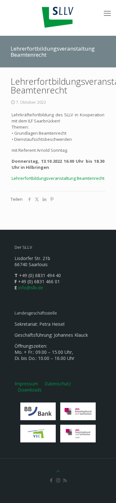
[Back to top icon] (58, 471)
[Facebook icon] (51, 480)
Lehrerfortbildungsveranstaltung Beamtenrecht (58, 178)
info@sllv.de (30, 288)
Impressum (26, 384)
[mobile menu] (107, 12)
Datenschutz (57, 384)
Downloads (30, 390)
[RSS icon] (65, 480)
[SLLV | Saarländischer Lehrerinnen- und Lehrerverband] (58, 16)
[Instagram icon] (58, 480)
